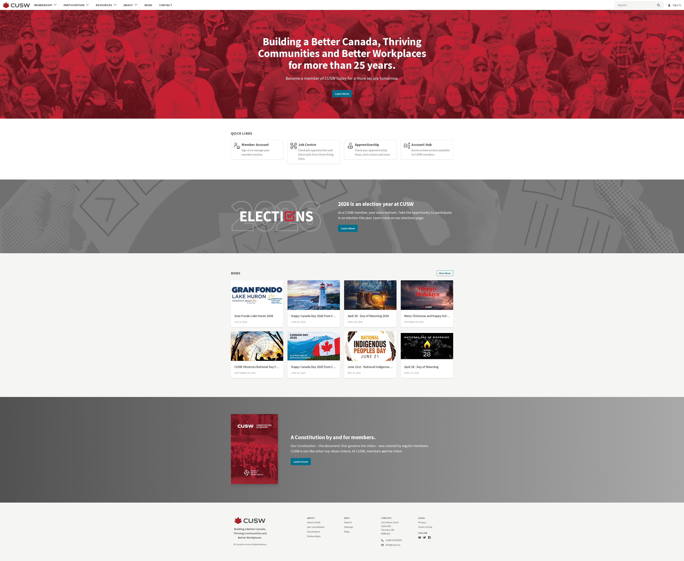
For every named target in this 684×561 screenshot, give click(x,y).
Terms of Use (425, 527)
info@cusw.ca (393, 544)
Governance (313, 531)
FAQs (347, 531)
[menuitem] (45, 5)
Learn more (301, 461)
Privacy (422, 522)
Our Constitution (316, 527)
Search (348, 522)
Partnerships (314, 536)
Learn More (342, 93)
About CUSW (313, 522)
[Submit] (658, 5)
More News (445, 273)
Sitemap (348, 527)
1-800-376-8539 (393, 540)
